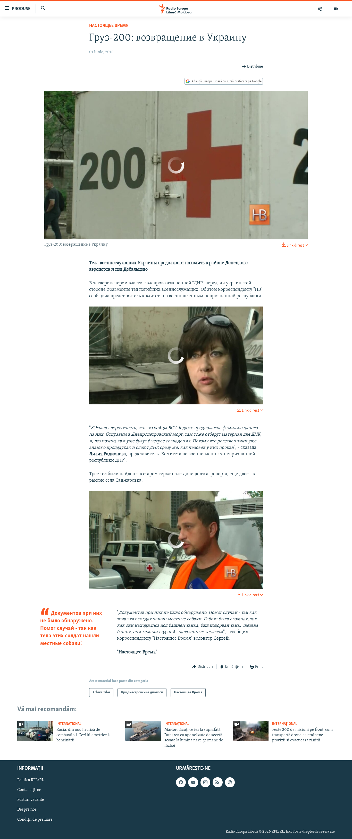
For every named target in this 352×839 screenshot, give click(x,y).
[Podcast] (320, 8)
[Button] (252, 66)
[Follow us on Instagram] (205, 782)
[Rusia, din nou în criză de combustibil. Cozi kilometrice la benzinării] (35, 731)
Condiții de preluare (35, 820)
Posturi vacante (30, 800)
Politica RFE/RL (30, 780)
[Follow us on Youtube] (193, 782)
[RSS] (217, 782)
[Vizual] (336, 8)
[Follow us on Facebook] (181, 782)
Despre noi (26, 809)
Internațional (68, 724)
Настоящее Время (108, 25)
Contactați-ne (29, 790)
